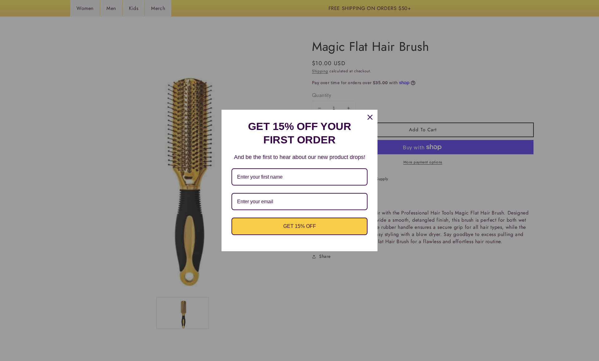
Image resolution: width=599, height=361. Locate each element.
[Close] (370, 117)
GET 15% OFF (299, 226)
